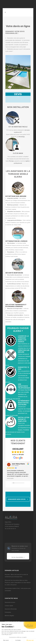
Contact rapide (9, 605)
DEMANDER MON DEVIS (16, 499)
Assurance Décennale (11, 609)
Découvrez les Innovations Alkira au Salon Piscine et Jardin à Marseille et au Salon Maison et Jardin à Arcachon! (18, 582)
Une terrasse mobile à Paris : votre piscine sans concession (18, 589)
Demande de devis (10, 602)
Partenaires (8, 612)
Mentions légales (9, 615)
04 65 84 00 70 (11, 528)
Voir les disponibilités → (18, 557)
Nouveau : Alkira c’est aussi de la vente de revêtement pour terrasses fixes (16, 575)
